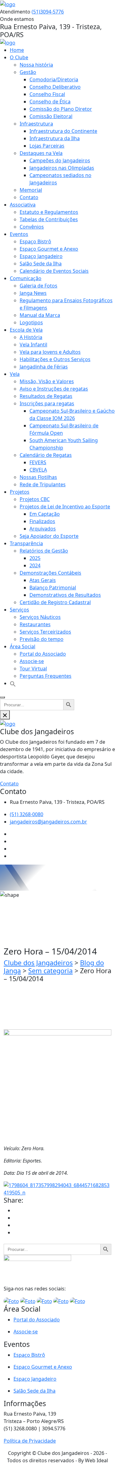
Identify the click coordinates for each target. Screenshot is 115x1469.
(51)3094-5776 (48, 11)
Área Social (22, 646)
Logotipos (31, 322)
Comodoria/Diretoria (53, 79)
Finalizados (42, 521)
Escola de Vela (26, 329)
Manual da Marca (40, 315)
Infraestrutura (36, 123)
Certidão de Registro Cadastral (55, 602)
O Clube (19, 57)
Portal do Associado (43, 653)
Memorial (31, 190)
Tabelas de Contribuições (49, 219)
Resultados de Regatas (46, 396)
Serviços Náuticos (40, 617)
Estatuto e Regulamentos (49, 212)
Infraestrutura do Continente (63, 131)
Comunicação (25, 278)
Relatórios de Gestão (44, 550)
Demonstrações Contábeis (50, 572)
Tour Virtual (33, 668)
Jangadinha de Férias (44, 366)
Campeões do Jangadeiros (59, 160)
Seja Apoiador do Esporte (49, 536)
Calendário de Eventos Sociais (54, 271)
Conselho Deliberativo (55, 86)
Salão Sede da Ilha (41, 263)
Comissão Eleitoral (50, 116)
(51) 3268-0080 (26, 814)
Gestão (28, 72)
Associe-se (32, 661)
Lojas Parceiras (46, 145)
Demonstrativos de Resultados (65, 595)
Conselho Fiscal (47, 94)
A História (31, 337)
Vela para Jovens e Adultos (50, 352)
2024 (34, 565)
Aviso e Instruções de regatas (54, 388)
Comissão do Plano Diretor (60, 109)
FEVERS (37, 462)
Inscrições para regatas (47, 403)
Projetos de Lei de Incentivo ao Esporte (65, 506)
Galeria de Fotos (38, 285)
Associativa (23, 204)
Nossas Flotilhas (38, 477)
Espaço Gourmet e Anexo (49, 248)
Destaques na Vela (41, 153)
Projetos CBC (35, 499)
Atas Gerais (42, 580)
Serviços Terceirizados (45, 631)
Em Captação (44, 514)
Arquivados (42, 528)
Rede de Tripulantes (43, 484)
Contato (29, 197)
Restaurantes (35, 624)
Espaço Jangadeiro (41, 256)
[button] (13, 683)
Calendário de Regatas (46, 455)
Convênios (32, 226)
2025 (34, 558)
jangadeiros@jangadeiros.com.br (48, 821)
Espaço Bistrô (35, 241)
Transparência (26, 543)
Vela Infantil (33, 344)
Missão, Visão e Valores (47, 381)
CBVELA (38, 469)
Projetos (19, 491)
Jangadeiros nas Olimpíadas (61, 167)
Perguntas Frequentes (45, 676)
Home (17, 50)
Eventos (19, 234)
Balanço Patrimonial (52, 587)
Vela (15, 374)
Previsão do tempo (41, 639)
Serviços (19, 609)
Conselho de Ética (50, 101)
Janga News (33, 293)
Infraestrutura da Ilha (54, 138)
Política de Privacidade (30, 1440)
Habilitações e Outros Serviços (55, 359)
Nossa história (36, 64)
